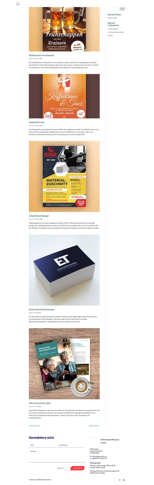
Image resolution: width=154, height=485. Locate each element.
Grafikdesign (115, 4)
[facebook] (119, 480)
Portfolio (126, 4)
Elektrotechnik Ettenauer (42, 309)
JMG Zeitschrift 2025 (40, 403)
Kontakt (135, 4)
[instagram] (123, 480)
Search (122, 9)
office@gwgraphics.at (99, 456)
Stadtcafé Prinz (36, 122)
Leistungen (92, 4)
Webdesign (103, 4)
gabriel (32, 58)
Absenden (77, 468)
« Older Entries (34, 426)
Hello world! (112, 18)
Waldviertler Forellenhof (41, 55)
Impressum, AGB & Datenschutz (40, 480)
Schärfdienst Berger (39, 215)
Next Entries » (94, 426)
